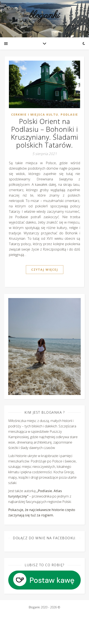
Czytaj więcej (44, 269)
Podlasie (69, 114)
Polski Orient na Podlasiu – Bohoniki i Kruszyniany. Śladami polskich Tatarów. (44, 133)
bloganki (44, 15)
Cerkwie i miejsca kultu (34, 114)
